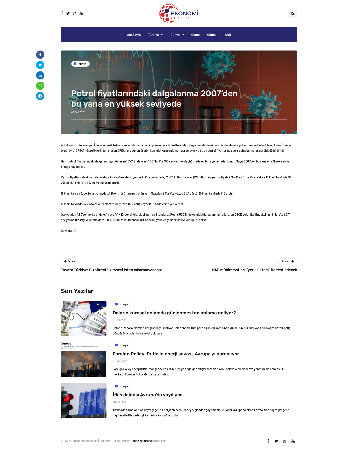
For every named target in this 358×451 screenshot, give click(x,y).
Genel (195, 34)
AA (74, 230)
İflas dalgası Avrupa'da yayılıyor (147, 395)
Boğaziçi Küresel (142, 441)
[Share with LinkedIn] (40, 75)
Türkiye (153, 34)
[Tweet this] (40, 65)
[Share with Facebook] (40, 55)
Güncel (212, 34)
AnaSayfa (134, 34)
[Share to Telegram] (40, 96)
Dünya (175, 34)
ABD (228, 34)
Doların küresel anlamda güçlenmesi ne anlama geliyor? (174, 313)
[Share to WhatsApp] (40, 86)
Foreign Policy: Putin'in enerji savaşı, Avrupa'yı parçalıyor (176, 354)
